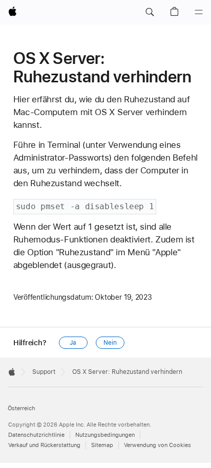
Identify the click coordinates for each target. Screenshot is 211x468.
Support (43, 371)
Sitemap (102, 445)
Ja (73, 342)
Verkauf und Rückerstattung (44, 445)
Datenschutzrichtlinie (36, 435)
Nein (110, 342)
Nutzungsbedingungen (105, 435)
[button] (149, 12)
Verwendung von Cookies (157, 445)
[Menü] (198, 12)
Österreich (21, 408)
